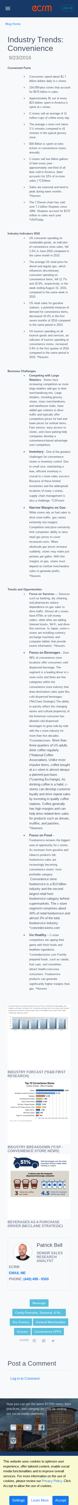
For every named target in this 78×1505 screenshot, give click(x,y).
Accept (60, 1500)
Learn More (40, 1500)
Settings (18, 1500)
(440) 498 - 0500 (36, 1279)
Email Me (17, 1273)
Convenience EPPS (47, 1331)
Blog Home (13, 24)
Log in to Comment (24, 1378)
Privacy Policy (52, 1481)
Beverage (39, 1303)
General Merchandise (50, 1322)
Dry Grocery (21, 1322)
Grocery (22, 1331)
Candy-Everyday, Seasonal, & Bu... (39, 1312)
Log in (67, 8)
